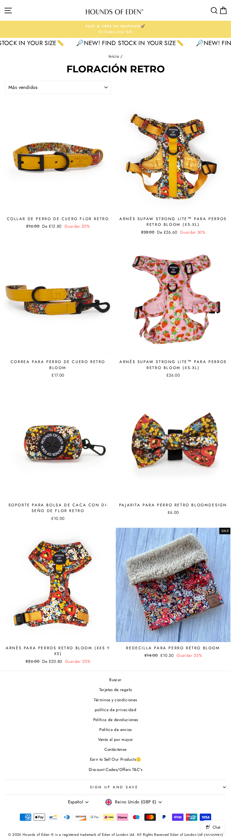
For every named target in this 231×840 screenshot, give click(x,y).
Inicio (114, 56)
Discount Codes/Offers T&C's (115, 769)
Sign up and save (114, 787)
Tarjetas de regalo (115, 690)
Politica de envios (115, 729)
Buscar (115, 680)
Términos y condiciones (115, 700)
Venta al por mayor (115, 739)
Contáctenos (115, 749)
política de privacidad (115, 710)
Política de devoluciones (115, 720)
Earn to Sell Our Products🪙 (115, 759)
